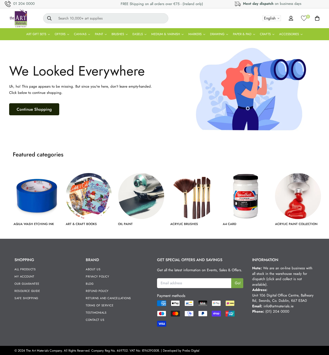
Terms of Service (99, 305)
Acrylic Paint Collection (296, 224)
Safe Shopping (26, 298)
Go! (238, 283)
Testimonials (96, 312)
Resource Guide (27, 291)
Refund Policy (97, 291)
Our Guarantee (26, 284)
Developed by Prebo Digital (181, 350)
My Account (24, 276)
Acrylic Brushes (184, 224)
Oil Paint (125, 224)
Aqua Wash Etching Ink (33, 224)
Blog (89, 284)
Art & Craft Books (81, 224)
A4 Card (229, 224)
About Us (93, 269)
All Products (25, 269)
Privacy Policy (97, 276)
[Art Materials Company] (18, 18)
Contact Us (95, 320)
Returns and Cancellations (108, 298)
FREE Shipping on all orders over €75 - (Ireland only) (162, 3)
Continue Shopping (34, 109)
